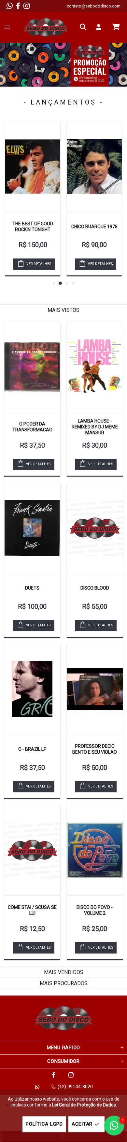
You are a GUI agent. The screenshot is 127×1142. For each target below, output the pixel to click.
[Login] (100, 27)
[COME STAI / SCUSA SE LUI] (32, 850)
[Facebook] (18, 6)
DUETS (32, 588)
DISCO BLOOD (94, 588)
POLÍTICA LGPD (44, 1124)
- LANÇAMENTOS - (63, 102)
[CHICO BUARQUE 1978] (94, 167)
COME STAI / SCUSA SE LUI (32, 910)
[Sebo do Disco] (45, 27)
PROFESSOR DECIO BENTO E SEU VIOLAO (94, 749)
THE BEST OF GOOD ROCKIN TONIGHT (32, 226)
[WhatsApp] (10, 5)
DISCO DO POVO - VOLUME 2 (95, 910)
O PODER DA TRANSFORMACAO (32, 426)
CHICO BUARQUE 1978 (94, 226)
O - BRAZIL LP (32, 749)
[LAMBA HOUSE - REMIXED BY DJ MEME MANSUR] (95, 367)
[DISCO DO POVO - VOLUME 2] (95, 850)
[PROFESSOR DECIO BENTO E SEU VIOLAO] (95, 689)
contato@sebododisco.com (93, 6)
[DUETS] (32, 528)
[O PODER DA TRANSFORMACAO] (32, 367)
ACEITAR (82, 1124)
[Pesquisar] (84, 27)
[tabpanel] (63, 65)
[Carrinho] (116, 27)
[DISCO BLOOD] (95, 528)
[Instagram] (26, 5)
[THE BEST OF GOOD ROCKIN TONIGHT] (32, 167)
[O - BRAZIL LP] (32, 689)
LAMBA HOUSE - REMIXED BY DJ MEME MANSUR (95, 426)
